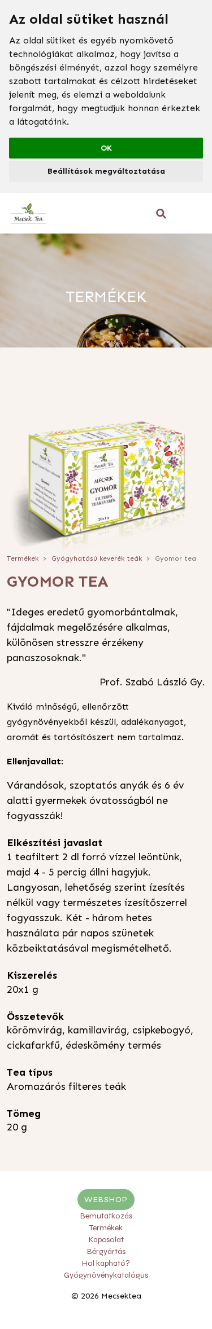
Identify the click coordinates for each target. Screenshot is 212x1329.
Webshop (106, 1199)
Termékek (22, 558)
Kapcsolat (106, 1239)
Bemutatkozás (106, 1216)
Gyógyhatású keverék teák (96, 558)
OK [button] (106, 148)
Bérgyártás (106, 1251)
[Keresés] (161, 213)
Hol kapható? (106, 1263)
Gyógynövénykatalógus (106, 1275)
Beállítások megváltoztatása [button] (106, 171)
